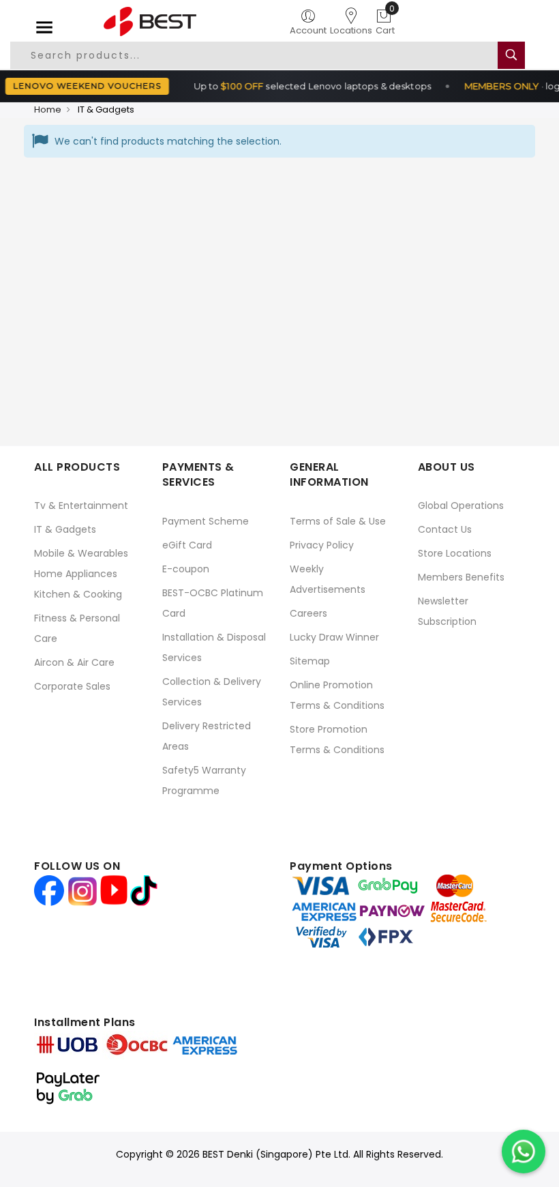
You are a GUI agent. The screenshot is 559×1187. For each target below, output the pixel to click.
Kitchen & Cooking (78, 594)
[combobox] (261, 55)
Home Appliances (75, 574)
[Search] (511, 55)
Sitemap (310, 661)
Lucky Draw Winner (334, 637)
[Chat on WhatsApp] (523, 1151)
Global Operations (461, 505)
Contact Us (445, 529)
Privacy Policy (322, 545)
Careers (308, 613)
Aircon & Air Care (74, 662)
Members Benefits (461, 577)
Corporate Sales (72, 686)
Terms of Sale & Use (338, 521)
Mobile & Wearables (81, 553)
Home (47, 109)
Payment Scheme (205, 521)
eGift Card (187, 545)
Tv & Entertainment (81, 505)
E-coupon (185, 569)
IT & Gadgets (65, 529)
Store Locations (455, 553)
